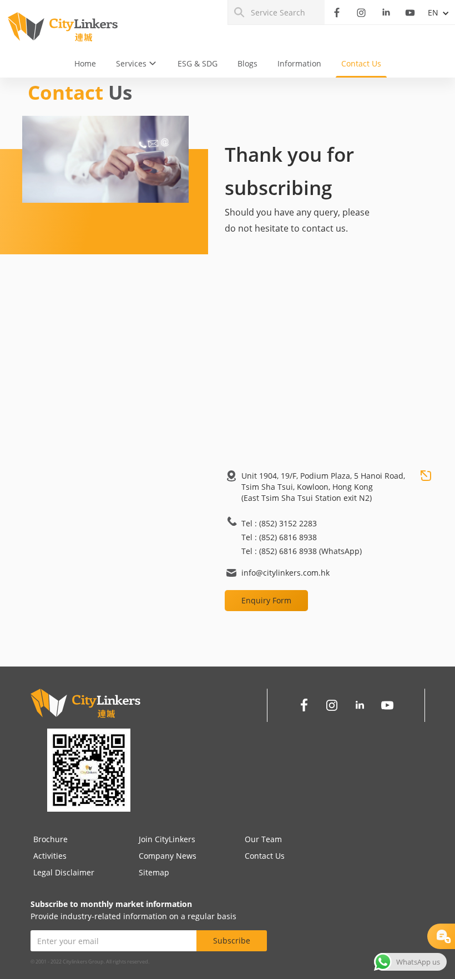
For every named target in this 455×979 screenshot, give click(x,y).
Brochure (50, 839)
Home (85, 63)
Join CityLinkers (167, 839)
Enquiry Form (266, 600)
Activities (50, 855)
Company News (167, 855)
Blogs (247, 63)
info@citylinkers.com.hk (285, 572)
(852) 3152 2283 (288, 523)
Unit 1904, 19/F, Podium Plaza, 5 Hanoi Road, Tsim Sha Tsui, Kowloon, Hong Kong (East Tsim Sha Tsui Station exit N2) (323, 486)
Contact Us (361, 63)
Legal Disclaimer (63, 872)
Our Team (263, 839)
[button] (136, 64)
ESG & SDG (198, 63)
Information (299, 63)
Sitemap (154, 872)
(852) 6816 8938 (288, 537)
